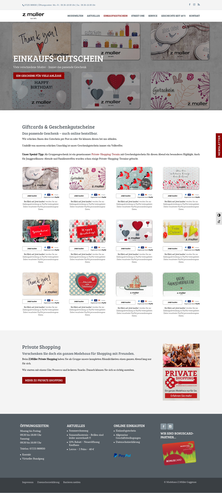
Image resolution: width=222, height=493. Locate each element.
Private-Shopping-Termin (106, 154)
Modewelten (75, 16)
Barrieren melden (71, 482)
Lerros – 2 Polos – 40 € (81, 449)
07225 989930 (37, 448)
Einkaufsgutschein (126, 430)
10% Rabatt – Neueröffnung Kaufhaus (84, 443)
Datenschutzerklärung (128, 441)
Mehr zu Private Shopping (44, 380)
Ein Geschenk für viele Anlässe (38, 76)
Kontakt (194, 16)
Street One (138, 16)
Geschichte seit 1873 (173, 16)
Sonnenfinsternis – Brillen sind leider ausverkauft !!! (86, 436)
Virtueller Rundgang (33, 458)
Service (152, 16)
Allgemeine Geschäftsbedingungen (128, 436)
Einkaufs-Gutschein (58, 58)
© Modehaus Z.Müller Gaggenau (180, 482)
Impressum (27, 482)
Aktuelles (93, 16)
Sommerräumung (78, 430)
